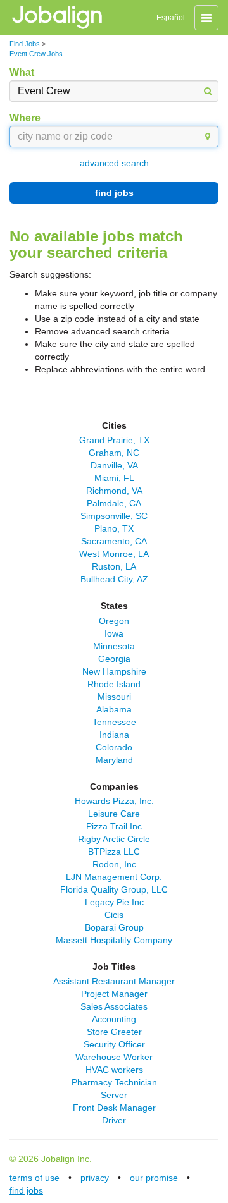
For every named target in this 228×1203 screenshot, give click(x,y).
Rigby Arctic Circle (114, 839)
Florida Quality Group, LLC (114, 889)
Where (25, 118)
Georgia (114, 659)
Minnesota (114, 646)
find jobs (114, 193)
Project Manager (114, 994)
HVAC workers (114, 1070)
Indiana (114, 735)
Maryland (114, 760)
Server (114, 1095)
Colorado (114, 747)
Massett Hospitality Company (114, 940)
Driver (114, 1120)
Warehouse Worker (114, 1057)
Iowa (114, 633)
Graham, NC (114, 453)
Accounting (114, 1019)
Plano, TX (114, 528)
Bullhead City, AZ (114, 579)
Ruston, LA (114, 566)
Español (170, 17)
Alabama (114, 709)
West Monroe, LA (114, 554)
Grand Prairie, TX (114, 440)
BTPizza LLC (114, 851)
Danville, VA (114, 465)
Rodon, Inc (114, 864)
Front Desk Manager (114, 1107)
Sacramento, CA (114, 541)
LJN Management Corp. (114, 877)
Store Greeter (114, 1032)
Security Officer (114, 1044)
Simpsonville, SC (114, 516)
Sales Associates (114, 1006)
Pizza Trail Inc (114, 826)
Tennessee (114, 722)
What (22, 72)
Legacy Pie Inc (114, 902)
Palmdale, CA (114, 503)
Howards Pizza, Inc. (114, 801)
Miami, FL (114, 478)
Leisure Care (114, 814)
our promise (154, 1178)
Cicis (114, 915)
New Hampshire (114, 671)
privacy (94, 1178)
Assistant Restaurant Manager (114, 981)
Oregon (114, 621)
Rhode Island (114, 684)
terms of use (35, 1178)
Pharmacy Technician (114, 1082)
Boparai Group (114, 927)
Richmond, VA (114, 490)
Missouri (114, 697)
